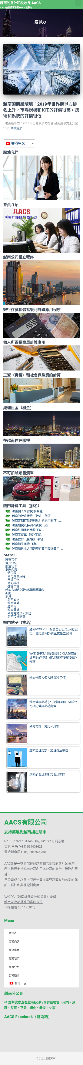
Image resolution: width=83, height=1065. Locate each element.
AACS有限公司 (25, 822)
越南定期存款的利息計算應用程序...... (37, 520)
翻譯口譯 (13, 586)
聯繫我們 (11, 559)
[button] (78, 3)
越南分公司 (13, 993)
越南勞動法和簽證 (19, 613)
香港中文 (17, 143)
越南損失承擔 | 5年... (25, 544)
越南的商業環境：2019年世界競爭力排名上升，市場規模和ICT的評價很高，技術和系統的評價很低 (41, 110)
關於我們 (11, 566)
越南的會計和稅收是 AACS (20, 3)
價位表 (11, 572)
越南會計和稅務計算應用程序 (24, 589)
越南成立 (13, 599)
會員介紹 (11, 563)
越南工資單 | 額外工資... (27, 534)
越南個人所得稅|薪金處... (28, 511)
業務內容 (11, 569)
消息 (8, 596)
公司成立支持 (16, 576)
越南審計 (13, 609)
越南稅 (11, 606)
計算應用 (14, 950)
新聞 (8, 593)
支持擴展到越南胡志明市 (25, 832)
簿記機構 (13, 583)
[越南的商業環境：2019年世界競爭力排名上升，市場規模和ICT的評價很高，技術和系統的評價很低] (41, 69)
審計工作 (13, 579)
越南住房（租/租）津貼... (28, 539)
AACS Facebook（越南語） (28, 1016)
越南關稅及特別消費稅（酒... (31, 525)
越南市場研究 (16, 616)
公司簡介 (14, 975)
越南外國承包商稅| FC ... (28, 530)
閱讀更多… (18, 128)
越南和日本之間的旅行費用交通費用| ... (38, 548)
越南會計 (13, 603)
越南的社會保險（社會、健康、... (34, 516)
